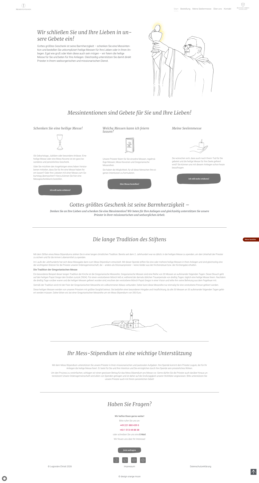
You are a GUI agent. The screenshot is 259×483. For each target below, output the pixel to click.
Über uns (217, 9)
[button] (4, 478)
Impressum (129, 466)
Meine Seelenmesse (201, 9)
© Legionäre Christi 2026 (60, 466)
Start (176, 9)
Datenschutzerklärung (200, 466)
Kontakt (227, 9)
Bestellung (185, 9)
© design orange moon (129, 476)
